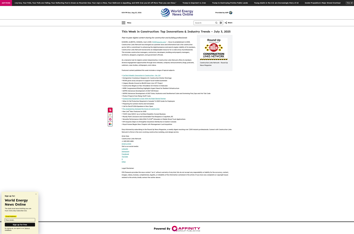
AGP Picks (6, 3)
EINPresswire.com (159, 42)
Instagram (125, 151)
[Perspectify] (110, 114)
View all (349, 3)
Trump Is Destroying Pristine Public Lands (230, 3)
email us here (126, 144)
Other (124, 162)
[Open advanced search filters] (221, 23)
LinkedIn (125, 149)
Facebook (125, 154)
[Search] (216, 23)
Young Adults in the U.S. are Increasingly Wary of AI (276, 3)
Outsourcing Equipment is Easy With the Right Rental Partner (144, 98)
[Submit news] (110, 110)
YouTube (125, 157)
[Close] (36, 194)
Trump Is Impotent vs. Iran (194, 3)
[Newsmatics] (110, 124)
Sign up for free (20, 224)
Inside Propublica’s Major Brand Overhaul (322, 3)
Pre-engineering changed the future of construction (141, 109)
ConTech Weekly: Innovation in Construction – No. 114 (141, 75)
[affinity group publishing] (110, 119)
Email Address (11, 216)
